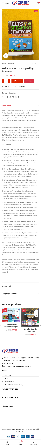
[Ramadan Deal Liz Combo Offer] (30, 317)
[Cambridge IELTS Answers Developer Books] (11, 315)
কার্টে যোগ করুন (17, 81)
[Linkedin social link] (16, 96)
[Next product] (38, 63)
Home (4, 63)
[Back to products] (35, 63)
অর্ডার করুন (28, 81)
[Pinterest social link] (13, 96)
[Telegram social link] (18, 96)
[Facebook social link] (7, 96)
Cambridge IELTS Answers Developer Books (11, 327)
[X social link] (10, 96)
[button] (17, 315)
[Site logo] (20, 3)
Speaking (11, 63)
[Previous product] (32, 63)
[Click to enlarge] (5, 55)
